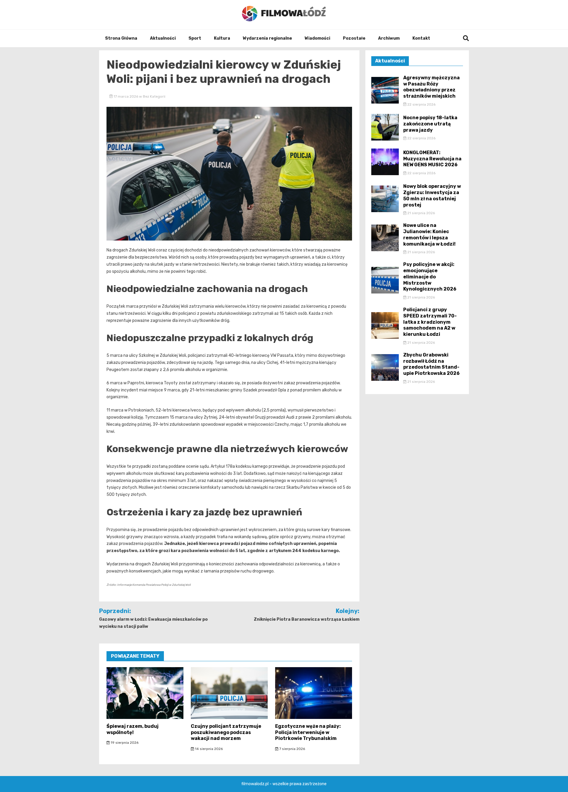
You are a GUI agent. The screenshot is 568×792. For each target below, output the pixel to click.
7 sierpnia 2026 (291, 749)
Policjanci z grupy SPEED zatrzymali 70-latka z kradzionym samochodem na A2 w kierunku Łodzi (430, 322)
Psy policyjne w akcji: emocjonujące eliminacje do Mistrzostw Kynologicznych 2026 (429, 277)
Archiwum (389, 38)
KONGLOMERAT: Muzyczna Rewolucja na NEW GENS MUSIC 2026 (432, 159)
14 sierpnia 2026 (208, 749)
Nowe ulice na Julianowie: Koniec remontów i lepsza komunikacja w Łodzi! (429, 234)
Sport (194, 38)
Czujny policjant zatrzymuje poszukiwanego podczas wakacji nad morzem (226, 732)
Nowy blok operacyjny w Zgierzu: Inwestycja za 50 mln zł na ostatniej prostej (432, 195)
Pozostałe (354, 38)
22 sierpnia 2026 (420, 104)
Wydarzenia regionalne (267, 38)
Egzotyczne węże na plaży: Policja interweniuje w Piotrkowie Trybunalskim (308, 732)
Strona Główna (121, 38)
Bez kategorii (154, 96)
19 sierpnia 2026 (124, 743)
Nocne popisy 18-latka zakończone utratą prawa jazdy (430, 124)
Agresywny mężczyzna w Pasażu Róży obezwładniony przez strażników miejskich (431, 87)
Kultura (222, 38)
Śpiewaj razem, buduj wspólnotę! (132, 729)
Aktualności (163, 38)
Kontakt (421, 38)
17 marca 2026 (126, 96)
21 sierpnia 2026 (420, 213)
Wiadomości (317, 38)
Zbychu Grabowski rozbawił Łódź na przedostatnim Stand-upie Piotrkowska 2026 (431, 364)
